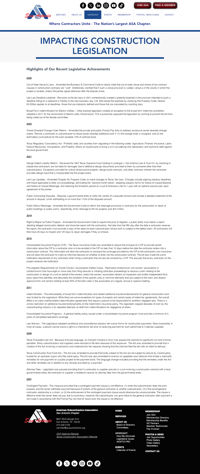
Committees (122, 427)
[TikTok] (121, 5)
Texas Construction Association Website (76, 436)
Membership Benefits (157, 420)
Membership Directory (157, 417)
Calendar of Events (126, 450)
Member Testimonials (157, 426)
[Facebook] (83, 5)
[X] (91, 5)
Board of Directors (126, 424)
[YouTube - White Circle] (90, 463)
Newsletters (152, 445)
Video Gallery (153, 442)
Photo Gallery (153, 440)
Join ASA (151, 414)
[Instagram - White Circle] (82, 463)
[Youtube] (114, 5)
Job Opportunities (156, 437)
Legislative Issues (125, 438)
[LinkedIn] (98, 5)
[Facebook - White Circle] (59, 463)
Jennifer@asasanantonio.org (70, 427)
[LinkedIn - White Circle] (74, 463)
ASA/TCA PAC (123, 441)
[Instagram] (106, 5)
